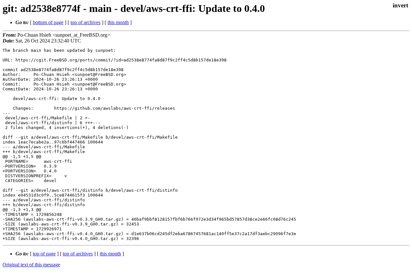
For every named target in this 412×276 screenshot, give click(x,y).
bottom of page (48, 22)
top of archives (85, 22)
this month (118, 22)
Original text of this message (31, 264)
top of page (44, 253)
